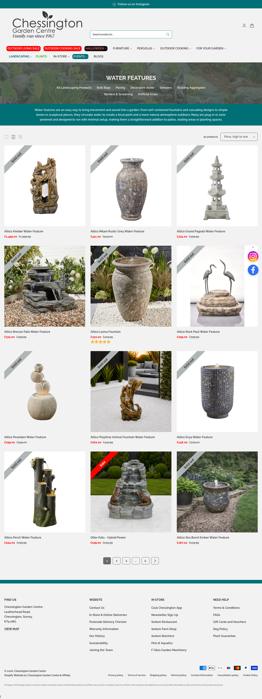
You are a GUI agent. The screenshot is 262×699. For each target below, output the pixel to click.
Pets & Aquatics (162, 643)
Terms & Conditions (226, 607)
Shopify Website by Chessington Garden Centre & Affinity (37, 675)
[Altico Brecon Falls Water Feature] (44, 286)
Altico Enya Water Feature (195, 437)
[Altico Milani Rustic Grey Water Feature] (131, 185)
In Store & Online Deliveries (108, 614)
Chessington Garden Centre (30, 671)
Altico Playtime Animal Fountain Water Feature (123, 437)
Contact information (202, 675)
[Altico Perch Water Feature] (44, 491)
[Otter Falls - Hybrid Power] (131, 491)
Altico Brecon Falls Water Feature (27, 331)
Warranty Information (104, 629)
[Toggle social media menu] (253, 247)
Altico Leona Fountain (106, 331)
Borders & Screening (118, 94)
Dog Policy (220, 629)
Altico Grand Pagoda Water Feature (201, 231)
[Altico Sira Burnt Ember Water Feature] (217, 491)
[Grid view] (6, 137)
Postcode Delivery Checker (108, 622)
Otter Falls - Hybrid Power (108, 537)
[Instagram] (253, 256)
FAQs (216, 614)
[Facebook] (253, 270)
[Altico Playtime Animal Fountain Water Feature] (131, 391)
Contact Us (96, 607)
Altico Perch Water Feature (22, 537)
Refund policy (178, 675)
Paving (120, 87)
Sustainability (98, 643)
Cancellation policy (227, 675)
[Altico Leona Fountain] (131, 286)
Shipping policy (158, 675)
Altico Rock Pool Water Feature (198, 331)
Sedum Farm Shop (163, 629)
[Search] (168, 34)
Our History (97, 636)
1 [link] (107, 560)
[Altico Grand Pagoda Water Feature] (217, 185)
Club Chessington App (166, 607)
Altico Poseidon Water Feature (25, 437)
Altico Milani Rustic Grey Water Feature (117, 231)
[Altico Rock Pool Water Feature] (217, 286)
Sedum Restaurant (164, 622)
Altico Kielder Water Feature (23, 231)
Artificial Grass (148, 94)
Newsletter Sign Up (164, 614)
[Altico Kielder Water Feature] (44, 185)
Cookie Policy (250, 675)
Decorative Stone (142, 87)
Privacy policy (115, 675)
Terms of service (137, 675)
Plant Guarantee (224, 636)
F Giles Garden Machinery (169, 650)
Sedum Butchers (162, 636)
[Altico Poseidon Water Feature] (44, 391)
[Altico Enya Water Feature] (217, 391)
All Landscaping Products (73, 87)
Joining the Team (101, 650)
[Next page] (155, 560)
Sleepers (166, 87)
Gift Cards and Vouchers (229, 622)
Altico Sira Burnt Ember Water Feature (203, 537)
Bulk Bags (104, 87)
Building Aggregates (191, 87)
